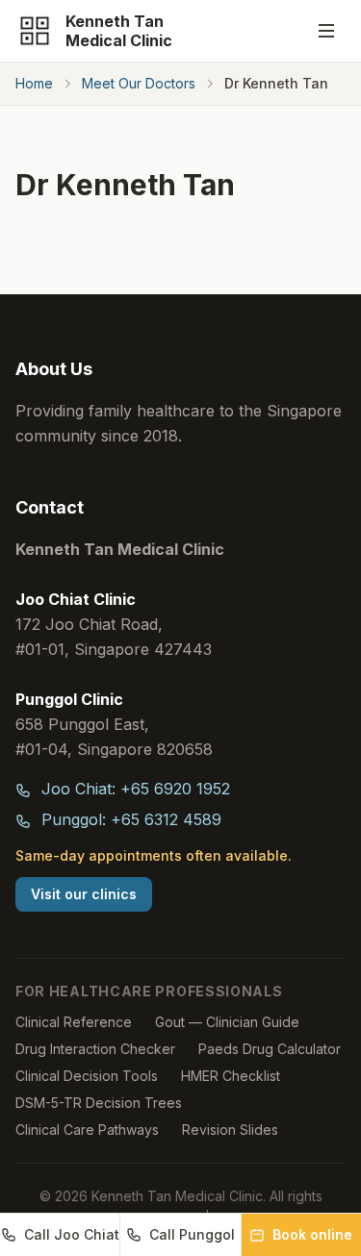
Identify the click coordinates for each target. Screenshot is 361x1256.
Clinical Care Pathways (87, 1129)
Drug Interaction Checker (95, 1049)
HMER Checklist (230, 1076)
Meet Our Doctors (138, 83)
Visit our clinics (84, 894)
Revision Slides (230, 1129)
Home (34, 83)
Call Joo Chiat (71, 1234)
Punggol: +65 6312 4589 (129, 819)
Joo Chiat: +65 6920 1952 (133, 788)
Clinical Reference (73, 1022)
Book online (312, 1234)
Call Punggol (192, 1234)
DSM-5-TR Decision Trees (98, 1102)
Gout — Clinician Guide (227, 1022)
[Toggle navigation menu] (326, 31)
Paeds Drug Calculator (269, 1049)
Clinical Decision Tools (86, 1076)
